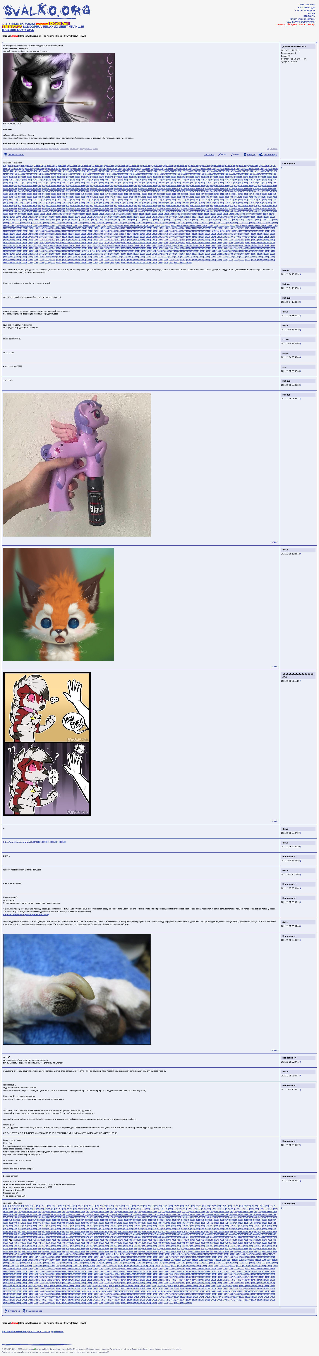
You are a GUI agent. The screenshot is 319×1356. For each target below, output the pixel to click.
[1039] (260, 214)
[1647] (18, 254)
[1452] (225, 240)
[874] (245, 205)
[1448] (201, 240)
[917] (178, 208)
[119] (179, 168)
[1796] (83, 262)
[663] (53, 197)
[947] (48, 211)
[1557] (30, 248)
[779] (63, 203)
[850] (130, 205)
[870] (226, 205)
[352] (202, 180)
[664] (58, 197)
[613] (87, 194)
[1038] (254, 214)
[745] (173, 200)
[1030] (207, 214)
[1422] (47, 240)
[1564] (71, 248)
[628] (159, 194)
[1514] (47, 245)
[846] (111, 205)
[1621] (136, 251)
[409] (202, 183)
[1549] (254, 245)
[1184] (6, 225)
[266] (63, 177)
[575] (178, 191)
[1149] (80, 223)
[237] (197, 174)
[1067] (154, 217)
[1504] (260, 242)
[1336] (83, 234)
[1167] (183, 223)
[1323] (6, 234)
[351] (197, 180)
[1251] (124, 228)
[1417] (18, 240)
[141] (10, 171)
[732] (111, 200)
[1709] (112, 257)
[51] (182, 165)
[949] (58, 211)
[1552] (272, 245)
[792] (125, 203)
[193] (260, 171)
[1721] (183, 257)
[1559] (41, 248)
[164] (120, 171)
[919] (187, 208)
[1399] (183, 237)
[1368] (272, 234)
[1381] (77, 237)
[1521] (89, 245)
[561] (111, 191)
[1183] (275, 223)
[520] (187, 188)
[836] (63, 205)
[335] (120, 180)
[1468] (47, 242)
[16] (53, 165)
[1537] (183, 245)
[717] (39, 200)
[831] (39, 205)
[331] (101, 180)
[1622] (142, 251)
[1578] (154, 248)
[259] (29, 177)
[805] (188, 203)
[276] (111, 177)
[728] (91, 200)
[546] (39, 191)
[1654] (59, 254)
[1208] (145, 225)
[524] (207, 188)
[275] (106, 177)
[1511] (29, 245)
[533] (250, 188)
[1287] (65, 231)
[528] (226, 188)
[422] (264, 183)
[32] (112, 165)
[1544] (224, 245)
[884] (20, 208)
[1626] (165, 251)
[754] (216, 200)
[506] (120, 188)
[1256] (154, 228)
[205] (44, 174)
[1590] (225, 248)
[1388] (118, 237)
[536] (264, 188)
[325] (72, 180)
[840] (82, 205)
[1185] (12, 225)
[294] (197, 177)
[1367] (266, 234)
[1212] (168, 225)
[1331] (53, 234)
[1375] (41, 237)
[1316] (236, 231)
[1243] (77, 228)
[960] (111, 211)
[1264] (201, 228)
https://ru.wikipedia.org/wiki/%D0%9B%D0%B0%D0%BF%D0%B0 (34, 842)
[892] (58, 208)
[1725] (207, 257)
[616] (101, 194)
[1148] (75, 223)
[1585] (195, 248)
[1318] (248, 231)
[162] (111, 171)
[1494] (201, 242)
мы (284, 367)
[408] (197, 183)
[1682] (225, 254)
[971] (164, 211)
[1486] (154, 242)
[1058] (101, 217)
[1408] (236, 237)
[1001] (36, 214)
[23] (78, 165)
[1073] (189, 217)
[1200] (98, 225)
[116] (166, 168)
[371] (20, 183)
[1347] (148, 234)
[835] (58, 205)
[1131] (252, 220)
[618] (111, 194)
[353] (207, 180)
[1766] (177, 259)
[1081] (236, 217)
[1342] (118, 234)
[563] (120, 191)
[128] (222, 168)
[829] (29, 205)
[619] (115, 194)
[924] (211, 208)
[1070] (171, 217)
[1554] (12, 248)
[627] (154, 194)
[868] (216, 205)
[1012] (101, 214)
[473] (236, 185)
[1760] (142, 259)
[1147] (69, 223)
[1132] (258, 220)
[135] (256, 168)
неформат (28, 148)
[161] (106, 171)
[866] (207, 205)
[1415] (6, 240)
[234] (183, 174)
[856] (159, 205)
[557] (92, 191)
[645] (240, 194)
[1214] (180, 225)
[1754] (106, 259)
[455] (149, 185)
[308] (264, 177)
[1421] (41, 240)
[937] (274, 208)
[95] (71, 168)
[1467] (41, 242)
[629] (163, 194)
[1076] (207, 217)
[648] (255, 194)
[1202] (109, 225)
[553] (72, 191)
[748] (187, 200)
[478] (260, 185)
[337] (130, 180)
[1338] (95, 234)
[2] (6, 24)
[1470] (59, 242)
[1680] (213, 254)
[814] (231, 203)
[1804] (130, 262)
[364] (259, 180)
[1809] (160, 262)
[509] (135, 188)
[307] (260, 177)
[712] (15, 200)
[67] (241, 165)
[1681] (219, 254)
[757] (231, 200)
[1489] (171, 242)
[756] (226, 200)
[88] (45, 168)
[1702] (71, 257)
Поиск (59, 36)
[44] (156, 165)
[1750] (83, 259)
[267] (68, 177)
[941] (20, 211)
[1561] (53, 248)
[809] (207, 203)
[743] (163, 200)
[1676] (189, 254)
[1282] (36, 231)
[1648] (24, 254)
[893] (63, 208)
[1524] (106, 245)
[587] (236, 191)
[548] (48, 191)
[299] (221, 177)
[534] (255, 188)
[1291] (89, 231)
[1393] (148, 237)
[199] (15, 174)
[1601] (18, 251)
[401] (164, 183)
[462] (183, 185)
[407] (192, 183)
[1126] (224, 220)
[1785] (18, 262)
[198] (10, 174)
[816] (240, 203)
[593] (264, 191)
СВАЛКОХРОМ (306, 22)
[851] (135, 205)
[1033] (225, 214)
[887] (34, 208)
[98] (82, 168)
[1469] (53, 242)
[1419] (30, 240)
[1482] (130, 242)
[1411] (254, 237)
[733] (115, 200)
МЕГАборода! (270, 154)
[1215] (186, 225)
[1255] (148, 228)
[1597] (266, 248)
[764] (264, 200)
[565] (130, 191)
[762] (255, 200)
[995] (5, 214)
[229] (159, 174)
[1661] (101, 254)
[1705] (89, 257)
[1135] (275, 220)
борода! (251, 154)
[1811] (171, 262)
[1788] (36, 262)
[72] (259, 165)
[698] (221, 197)
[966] (140, 211)
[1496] (213, 242)
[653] (5, 197)
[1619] (124, 251)
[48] (171, 165)
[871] (231, 205)
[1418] (24, 240)
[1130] (246, 220)
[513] (154, 188)
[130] (232, 168)
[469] (216, 185)
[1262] (189, 228)
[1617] (112, 251)
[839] (77, 205)
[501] (96, 188)
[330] (96, 180)
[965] (135, 211)
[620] (120, 194)
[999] (24, 214)
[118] (175, 168)
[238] (202, 174)
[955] (87, 211)
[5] (15, 24)
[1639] (242, 251)
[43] (152, 165)
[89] (49, 168)
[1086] (266, 217)
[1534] (165, 245)
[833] (48, 205)
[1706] (95, 257)
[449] (120, 185)
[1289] (77, 231)
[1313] (219, 231)
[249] (255, 174)
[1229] (269, 225)
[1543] (219, 245)
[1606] (47, 251)
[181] (202, 171)
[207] (53, 174)
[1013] (107, 214)
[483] (10, 188)
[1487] (160, 242)
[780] (68, 203)
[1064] (136, 217)
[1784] (12, 262)
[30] (104, 165)
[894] (68, 208)
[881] (5, 208)
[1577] (148, 248)
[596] (5, 194)
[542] (20, 191)
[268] (72, 177)
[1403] (207, 237)
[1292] (95, 231)
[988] (245, 211)
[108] (128, 168)
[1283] (41, 231)
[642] (226, 194)
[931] (245, 208)
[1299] (136, 231)
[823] (274, 203)
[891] (53, 208)
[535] (259, 188)
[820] (259, 203)
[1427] (77, 240)
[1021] (154, 214)
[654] (10, 197)
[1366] (260, 234)
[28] (97, 165)
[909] (140, 208)
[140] (5, 171)
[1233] (18, 228)
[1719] (171, 257)
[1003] (48, 214)
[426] (10, 185)
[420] (255, 183)
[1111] (139, 220)
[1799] (101, 262)
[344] (163, 180)
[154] (72, 171)
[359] (235, 180)
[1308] (189, 231)
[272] (92, 177)
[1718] (165, 257)
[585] (226, 191)
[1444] (177, 240)
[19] (64, 165)
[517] (173, 188)
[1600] (12, 251)
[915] (168, 208)
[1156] (120, 223)
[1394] (154, 237)
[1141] (34, 223)
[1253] (136, 228)
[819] (255, 203)
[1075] (201, 217)
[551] (63, 191)
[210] (68, 174)
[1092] (30, 220)
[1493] (195, 242)
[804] (183, 203)
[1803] (124, 262)
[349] (187, 180)
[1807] (148, 262)
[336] (125, 180)
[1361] (231, 234)
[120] (184, 168)
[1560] (47, 248)
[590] (250, 191)
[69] (248, 165)
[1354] (189, 234)
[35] (123, 165)
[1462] (12, 242)
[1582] (177, 248)
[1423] (53, 240)
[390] (111, 183)
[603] (39, 194)
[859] (173, 205)
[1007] (71, 214)
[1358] (213, 234)
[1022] (160, 214)
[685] (159, 197)
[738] (139, 200)
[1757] (124, 259)
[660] (39, 197)
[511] (144, 188)
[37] (130, 165)
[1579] (160, 248)
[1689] (266, 254)
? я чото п (209, 154)
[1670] (154, 254)
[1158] (132, 223)
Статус (67, 36)
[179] (192, 171)
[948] (53, 211)
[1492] (189, 242)
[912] (154, 208)
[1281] (30, 231)
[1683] (231, 254)
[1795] (77, 262)
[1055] (83, 217)
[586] (231, 191)
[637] (202, 194)
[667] (72, 197)
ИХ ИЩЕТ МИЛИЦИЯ (69, 26)
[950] (63, 211)
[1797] (89, 262)
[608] (63, 194)
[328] (87, 180)
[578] (192, 191)
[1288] (71, 231)
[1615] (100, 251)
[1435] (124, 240)
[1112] (145, 220)
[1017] (130, 214)
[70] (252, 165)
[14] (45, 165)
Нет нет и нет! (289, 856)
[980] (207, 211)
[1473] (77, 242)
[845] (106, 205)
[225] (139, 174)
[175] (173, 171)
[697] (216, 197)
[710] (5, 200)
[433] (44, 185)
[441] (82, 185)
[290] (178, 177)
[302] (236, 177)
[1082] (242, 217)
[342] (154, 180)
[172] (159, 171)
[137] (266, 168)
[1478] (106, 242)
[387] (96, 183)
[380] (63, 183)
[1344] (130, 234)
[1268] (225, 228)
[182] (207, 171)
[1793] (65, 262)
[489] (39, 188)
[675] (111, 197)
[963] (125, 211)
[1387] (112, 237)
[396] (140, 183)
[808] (202, 203)
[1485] (148, 242)
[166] (130, 171)
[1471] (65, 242)
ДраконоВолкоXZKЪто (294, 46)
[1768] (189, 259)
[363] (255, 180)
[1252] (130, 228)
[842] (92, 205)
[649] (259, 194)
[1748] (71, 259)
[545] (34, 191)
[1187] (23, 225)
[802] (173, 203)
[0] (4, 165)
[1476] (95, 242)
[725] (77, 200)
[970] (159, 211)
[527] (221, 188)
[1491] (183, 242)
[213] (82, 174)
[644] (235, 194)
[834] (53, 205)
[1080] (231, 217)
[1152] (97, 223)
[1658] (83, 254)
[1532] (154, 245)
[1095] (47, 220)
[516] (168, 188)
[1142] (40, 223)
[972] (168, 211)
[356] (221, 180)
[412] (216, 183)
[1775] (231, 259)
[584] (221, 191)
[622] (130, 194)
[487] (29, 188)
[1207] (139, 225)
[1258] (166, 228)
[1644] (272, 251)
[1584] (189, 248)
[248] (250, 174)
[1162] (155, 223)
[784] (87, 203)
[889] (44, 208)
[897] (82, 208)
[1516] (59, 245)
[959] (106, 211)
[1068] (160, 217)
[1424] (59, 240)
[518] (178, 188)
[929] (235, 208)
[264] (53, 177)
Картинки (36, 36)
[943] (29, 211)
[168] (140, 171)
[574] (173, 191)
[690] (183, 197)
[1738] (12, 259)
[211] (72, 174)
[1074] (195, 217)
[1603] (30, 251)
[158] (92, 171)
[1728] (224, 257)
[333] (111, 180)
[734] (120, 200)
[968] (149, 211)
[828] (24, 205)
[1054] (77, 217)
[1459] (266, 240)
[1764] (166, 259)
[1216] (192, 225)
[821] (264, 203)
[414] (226, 183)
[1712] (130, 257)
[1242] (71, 228)
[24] (82, 165)
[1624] (154, 251)
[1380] (71, 237)
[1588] (213, 248)
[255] (10, 177)
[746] (178, 200)
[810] (212, 203)
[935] (264, 208)
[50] (178, 165)
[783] (82, 203)
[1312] (213, 231)
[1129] (241, 220)
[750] (197, 200)
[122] (194, 168)
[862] (188, 205)
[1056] (89, 217)
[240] (211, 174)
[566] (135, 191)
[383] (77, 183)
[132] (242, 168)
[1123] (206, 220)
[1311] (207, 231)
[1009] (83, 214)
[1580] (166, 248)
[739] (144, 200)
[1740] (24, 259)
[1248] (106, 228)
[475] (245, 185)
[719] (48, 200)
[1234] (24, 228)
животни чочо (41, 148)
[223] (130, 174)
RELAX (48, 26)
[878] (264, 205)
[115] (161, 168)
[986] (236, 211)
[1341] (112, 234)
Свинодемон (289, 163)
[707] (264, 197)
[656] (20, 197)
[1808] (154, 262)
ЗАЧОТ (224, 155)
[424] (274, 183)
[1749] (77, 259)
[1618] (118, 251)
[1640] (248, 251)
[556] (87, 191)
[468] (212, 185)
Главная (6, 36)
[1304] (166, 231)
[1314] (224, 231)
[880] (274, 205)
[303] (240, 177)
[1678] (201, 254)
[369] (10, 183)
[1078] (219, 217)
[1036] (243, 214)
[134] (251, 168)
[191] (250, 171)
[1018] (136, 214)
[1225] (245, 225)
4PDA (311, 13)
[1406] (225, 237)
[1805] (136, 262)
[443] (92, 185)
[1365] (254, 234)
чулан (285, 353)
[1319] (254, 231)
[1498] (225, 242)
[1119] (183, 220)
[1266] (213, 228)
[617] (106, 194)
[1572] (118, 248)
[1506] (272, 242)
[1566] (83, 248)
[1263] (195, 228)
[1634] (213, 251)
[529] (231, 188)
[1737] (6, 259)
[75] (270, 165)
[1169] (195, 223)
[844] (101, 205)
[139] (275, 168)
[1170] (200, 223)
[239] (207, 174)
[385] (87, 183)
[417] (240, 183)
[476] (250, 185)
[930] (240, 208)
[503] (106, 188)
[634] (187, 194)
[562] (116, 191)
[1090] (18, 220)
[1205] (127, 225)
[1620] (130, 251)
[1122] (201, 220)
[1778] (248, 259)
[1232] (12, 228)
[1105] (105, 220)
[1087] (272, 217)
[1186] (17, 225)
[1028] (195, 214)
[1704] (83, 257)
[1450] (213, 240)
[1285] (53, 231)
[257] (20, 177)
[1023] (166, 214)
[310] (274, 177)
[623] (135, 194)
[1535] (171, 245)
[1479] (112, 242)
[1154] (109, 223)
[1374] (36, 237)
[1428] (83, 240)
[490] (44, 188)
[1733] (254, 257)
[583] (216, 191)
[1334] (71, 234)
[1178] (246, 223)
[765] (269, 200)
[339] (139, 180)
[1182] (269, 223)
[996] (10, 214)
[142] (15, 171)
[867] (212, 205)
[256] (15, 177)
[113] (152, 168)
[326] (77, 180)
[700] (231, 197)
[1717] (159, 257)
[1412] (260, 237)
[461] (178, 185)
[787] (101, 203)
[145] (29, 171)
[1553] (6, 248)
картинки (8, 148)
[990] (255, 211)
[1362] (236, 234)
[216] (96, 174)
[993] (269, 211)
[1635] (219, 251)
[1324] (12, 234)
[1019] (142, 214)
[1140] (29, 223)
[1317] (242, 231)
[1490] (177, 242)
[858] (168, 205)
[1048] (41, 217)
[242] (221, 174)
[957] (96, 211)
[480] (269, 185)
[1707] (101, 257)
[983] (221, 211)
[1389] (124, 237)
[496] (72, 188)
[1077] (213, 217)
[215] (91, 174)
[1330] (47, 234)
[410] (207, 183)
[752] (207, 200)
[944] (34, 211)
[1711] (124, 257)
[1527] (124, 245)
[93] (64, 168)
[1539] (195, 245)
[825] (10, 205)
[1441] (160, 240)
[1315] (230, 231)
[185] (221, 171)
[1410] (248, 237)
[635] (192, 194)
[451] (130, 185)
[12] (38, 165)
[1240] (59, 228)
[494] (63, 188)
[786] (96, 203)
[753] (211, 200)
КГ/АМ (236, 155)
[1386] (106, 237)
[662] (48, 197)
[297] (212, 177)
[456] (154, 185)
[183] (212, 171)
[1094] (41, 220)
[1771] (207, 259)
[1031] (213, 214)
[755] (221, 200)
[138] (270, 168)
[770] (20, 203)
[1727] (219, 257)
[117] (170, 168)
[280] (130, 177)
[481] (274, 185)
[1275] (266, 228)
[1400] (189, 237)
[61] (219, 165)
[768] (10, 203)
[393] (125, 183)
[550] (58, 191)
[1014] (113, 214)
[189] (240, 171)
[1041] (272, 214)
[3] (9, 24)
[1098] (65, 220)
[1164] (166, 223)
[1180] (258, 223)
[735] (125, 200)
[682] (144, 197)
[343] (159, 180)
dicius (285, 312)
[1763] (160, 259)
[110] (138, 168)
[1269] (231, 228)
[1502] (248, 242)
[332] (106, 180)
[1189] (34, 225)
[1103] (94, 220)
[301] (231, 177)
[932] (250, 208)
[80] (16, 168)
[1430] (95, 240)
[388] (101, 183)
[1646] (12, 254)
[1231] (6, 228)
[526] (216, 188)
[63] (226, 165)
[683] (149, 197)
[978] (197, 211)
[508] (130, 188)
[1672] (166, 254)
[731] (106, 200)
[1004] (54, 214)
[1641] (254, 251)
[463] (188, 185)
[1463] (18, 242)
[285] (154, 177)
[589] (245, 191)
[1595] (254, 248)
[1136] (6, 223)
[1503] (254, 242)
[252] (269, 174)
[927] (226, 208)
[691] (188, 197)
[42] (149, 165)
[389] (106, 183)
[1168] (189, 223)
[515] (163, 188)
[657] (24, 197)
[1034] (231, 214)
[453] (140, 185)
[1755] (112, 259)
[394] (130, 183)
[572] (164, 191)
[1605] (41, 251)
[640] (216, 194)
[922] (202, 208)
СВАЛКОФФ (293, 22)
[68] (245, 165)
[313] (15, 180)
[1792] (59, 262)
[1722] (189, 257)
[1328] (36, 234)
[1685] (242, 254)
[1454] (236, 240)
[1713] (136, 257)
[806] (192, 203)
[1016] (124, 214)
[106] (119, 168)
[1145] (57, 223)
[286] (159, 177)
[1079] (225, 217)
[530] (235, 188)
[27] (93, 165)
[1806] (142, 262)
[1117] (172, 220)
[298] (216, 177)
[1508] (12, 245)
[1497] (219, 242)
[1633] (207, 251)
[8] (25, 165)
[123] (198, 168)
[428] (20, 185)
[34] (119, 165)
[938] (5, 211)
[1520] (83, 245)
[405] (183, 183)
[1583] (183, 248)
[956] (92, 211)
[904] (116, 208)
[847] (116, 205)
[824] (5, 205)
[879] (269, 205)
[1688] (260, 254)
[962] (120, 211)
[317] (34, 180)
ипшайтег (18, 148)
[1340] (106, 234)
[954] (82, 211)
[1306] (177, 231)
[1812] (177, 262)
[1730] (236, 257)
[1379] (65, 237)
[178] (188, 171)
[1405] (219, 237)
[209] (63, 174)
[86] (38, 168)
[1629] (183, 251)
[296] (207, 177)
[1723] (195, 257)
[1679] (207, 254)
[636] (197, 194)
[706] (260, 197)
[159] (96, 171)
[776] (48, 203)
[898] (87, 208)
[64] (230, 165)
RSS (297, 10)
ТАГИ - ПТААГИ (306, 5)
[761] (250, 200)
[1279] (18, 231)
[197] (5, 174)
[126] (213, 168)
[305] (250, 177)
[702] (240, 197)
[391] (116, 183)
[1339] (101, 234)
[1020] (148, 214)
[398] (149, 183)
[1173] (218, 223)
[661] (44, 197)
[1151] (92, 223)
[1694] (24, 257)
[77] (5, 168)
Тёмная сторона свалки (302, 19)
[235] (187, 174)
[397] (144, 183)
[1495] (207, 242)
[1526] (118, 245)
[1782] (272, 259)
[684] (154, 197)
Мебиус (286, 270)
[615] (96, 194)
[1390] (130, 237)
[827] (20, 205)
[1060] (112, 217)
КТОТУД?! (308, 16)
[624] (139, 194)
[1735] (266, 257)
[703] (245, 197)
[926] (221, 208)
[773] (34, 203)
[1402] (201, 237)
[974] (178, 211)
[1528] (130, 245)
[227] (149, 174)
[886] (29, 208)
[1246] (95, 228)
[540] (10, 191)
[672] (96, 197)
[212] (77, 174)
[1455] (242, 240)
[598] (15, 194)
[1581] (171, 248)
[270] (82, 177)
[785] (92, 203)
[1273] (254, 228)
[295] (202, 177)
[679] (130, 197)
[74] (267, 165)
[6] (20, 165)
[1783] (6, 262)
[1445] (183, 240)
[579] (197, 191)
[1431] (101, 240)
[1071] (177, 217)
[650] (264, 194)
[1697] (41, 257)
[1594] (248, 248)
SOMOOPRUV (32, 26)
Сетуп (75, 36)
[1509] (18, 245)
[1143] (46, 223)
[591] (255, 191)
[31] (108, 165)
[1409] (242, 237)
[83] (27, 168)
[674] (106, 197)
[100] (90, 168)
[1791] (53, 262)
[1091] (24, 220)
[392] (120, 183)
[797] (149, 203)
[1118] (178, 220)
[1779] (254, 259)
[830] (34, 205)
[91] (57, 168)
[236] (192, 174)
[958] (101, 211)
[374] (34, 183)
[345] (168, 180)
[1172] (212, 223)
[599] (20, 194)
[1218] (204, 225)
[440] (77, 185)
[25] (86, 165)
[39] (138, 165)
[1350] (166, 234)
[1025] (178, 214)
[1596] (260, 248)
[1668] (142, 254)
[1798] (95, 262)
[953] (77, 211)
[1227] (257, 225)
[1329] (41, 234)
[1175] (229, 223)
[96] (75, 168)
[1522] (94, 245)
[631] (173, 194)
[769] (15, 203)
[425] (5, 185)
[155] (77, 171)
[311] (5, 180)
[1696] (36, 257)
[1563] (65, 248)
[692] (192, 197)
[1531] (148, 245)
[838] (72, 205)
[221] (120, 174)
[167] (135, 171)
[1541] (207, 245)
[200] (20, 174)
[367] (274, 180)
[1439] (148, 240)
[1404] (213, 237)
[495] (68, 188)
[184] (216, 171)
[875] (250, 205)
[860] (178, 205)
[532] (245, 188)
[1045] (24, 217)
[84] (31, 168)
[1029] (201, 214)
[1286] (59, 231)
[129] (227, 168)
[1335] (77, 234)
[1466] (36, 242)
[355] (216, 180)
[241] (216, 174)
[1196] (75, 225)
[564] (125, 191)
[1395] (160, 237)
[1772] (213, 259)
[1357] (207, 234)
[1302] (154, 231)
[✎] (23, 24)
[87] (42, 168)
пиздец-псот (86, 148)
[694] (202, 197)
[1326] (24, 234)
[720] (53, 200)
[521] (192, 188)
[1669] (148, 254)
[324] (67, 180)
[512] (149, 188)
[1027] (189, 214)
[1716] (154, 257)
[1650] (36, 254)
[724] (72, 200)
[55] (197, 165)
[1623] (148, 251)
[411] (212, 183)
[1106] (111, 220)
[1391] (136, 237)
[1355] (195, 234)
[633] (183, 194)
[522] (197, 188)
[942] (24, 211)
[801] (168, 203)
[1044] (18, 217)
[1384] (95, 237)
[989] (250, 211)
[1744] (47, 259)
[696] (212, 197)
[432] (39, 185)
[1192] (52, 225)
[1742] (36, 259)
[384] (82, 183)
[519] (183, 188)
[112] (147, 168)
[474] (240, 185)
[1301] (148, 231)
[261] (39, 177)
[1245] (89, 228)
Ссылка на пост (16, 154)
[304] (245, 177)
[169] (144, 171)
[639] (211, 194)
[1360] (225, 234)
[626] (149, 194)
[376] (44, 183)
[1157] (126, 223)
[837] (68, 205)
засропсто (54, 148)
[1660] (95, 254)
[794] (135, 203)
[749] (192, 200)
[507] (125, 188)
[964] (130, 211)
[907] (130, 208)
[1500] (236, 242)
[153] (68, 171)
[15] (49, 165)
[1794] (71, 262)
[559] (101, 191)
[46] (163, 165)
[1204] (121, 225)
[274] (101, 177)
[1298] (130, 231)
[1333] (65, 234)
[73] (263, 165)
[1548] (248, 245)
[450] (125, 185)
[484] (15, 188)
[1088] (6, 220)
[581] (207, 191)
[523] (202, 188)
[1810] (166, 262)
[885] (24, 208)
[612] (82, 194)
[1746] (59, 259)
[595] (274, 191)
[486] (24, 188)
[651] (269, 194)
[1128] (235, 220)
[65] (234, 165)
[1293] (101, 231)
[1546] (236, 245)
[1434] (118, 240)
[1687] (254, 254)
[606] (53, 194)
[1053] (71, 217)
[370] (15, 183)
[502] (101, 188)
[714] (24, 200)
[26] (90, 165)
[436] (58, 185)
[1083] (248, 217)
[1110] (134, 220)
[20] (67, 165)
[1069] (166, 217)
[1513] (41, 245)
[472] (231, 185)
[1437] (136, 240)
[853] (144, 205)
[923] (207, 208)
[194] (264, 171)
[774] (39, 203)
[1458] (260, 240)
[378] (53, 183)
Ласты (14, 36)
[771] (24, 203)
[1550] (260, 245)
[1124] (212, 220)
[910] (144, 208)
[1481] (124, 242)
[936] (269, 208)
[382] (72, 183)
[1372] (24, 237)
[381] (68, 183)
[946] (44, 211)
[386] (92, 183)
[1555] (18, 248)
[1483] (136, 242)
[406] (188, 183)
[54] (193, 165)
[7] (22, 165)
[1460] (272, 240)
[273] (96, 177)
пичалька (64, 148)
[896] (77, 208)
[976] (188, 211)
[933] (255, 208)
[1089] (12, 220)
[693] (197, 197)
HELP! (83, 36)
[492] (53, 188)
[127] (218, 168)
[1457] (254, 240)
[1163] (160, 223)
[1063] (130, 217)
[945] (39, 211)
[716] (34, 200)
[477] (255, 185)
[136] (261, 168)
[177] (183, 171)
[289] (173, 177)
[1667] (136, 254)
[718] (43, 200)
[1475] (89, 242)
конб (95, 148)
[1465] (30, 242)
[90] (53, 168)
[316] (29, 180)
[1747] (65, 259)
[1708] (106, 257)
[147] (39, 171)
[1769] (195, 259)
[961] (116, 211)
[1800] (106, 262)
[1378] (59, 237)
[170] (149, 171)
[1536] (177, 245)
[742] (159, 200)
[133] (246, 168)
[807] (197, 203)
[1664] (118, 254)
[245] (235, 174)
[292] (188, 177)
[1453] (231, 240)
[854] (149, 205)
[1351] (171, 234)
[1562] (59, 248)
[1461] (6, 242)
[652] (274, 194)
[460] (173, 185)
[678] (125, 197)
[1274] (260, 228)
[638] (207, 194)
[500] (92, 188)
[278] (120, 177)
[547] (44, 191)
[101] (95, 168)
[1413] (266, 237)
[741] (154, 200)
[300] (226, 177)
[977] (192, 211)
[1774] (225, 259)
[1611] (77, 251)
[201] (24, 174)
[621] (125, 194)
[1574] (130, 248)
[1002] (42, 214)
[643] (231, 194)
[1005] (60, 214)
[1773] (219, 259)
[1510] (24, 245)
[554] (77, 191)
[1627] (171, 251)
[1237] (41, 228)
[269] (77, 177)
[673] (101, 197)
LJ (312, 10)
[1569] (101, 248)
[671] (92, 197)
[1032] (219, 214)
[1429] (89, 240)
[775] (44, 203)
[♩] (19, 24)
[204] (39, 174)
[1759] (136, 259)
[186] (226, 171)
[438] (68, 185)
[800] (164, 203)
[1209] (151, 225)
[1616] (106, 251)
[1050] (53, 217)
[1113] (150, 220)
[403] (173, 183)
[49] (174, 165)
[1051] (59, 217)
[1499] (231, 242)
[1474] (83, 242)
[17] (56, 165)
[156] (82, 171)
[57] (204, 165)
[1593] (242, 248)
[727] (87, 200)
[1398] (177, 237)
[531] (240, 188)
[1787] (30, 262)
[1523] (100, 245)
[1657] (77, 254)
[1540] (201, 245)
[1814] (189, 262)
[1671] (160, 254)
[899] (92, 208)
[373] (29, 183)
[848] (120, 205)
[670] (87, 197)
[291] (183, 177)
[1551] (266, 245)
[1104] (100, 220)
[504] (111, 188)
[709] (274, 197)
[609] (68, 194)
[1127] (229, 220)
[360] (240, 180)
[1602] (24, 251)
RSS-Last (305, 10)
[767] (5, 203)
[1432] (106, 240)
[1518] (71, 245)
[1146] (63, 223)
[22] (75, 165)
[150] (53, 171)
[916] (173, 208)
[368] (5, 183)
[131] (237, 168)
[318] (39, 180)
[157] (87, 171)
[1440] (154, 240)
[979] (202, 211)
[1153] (103, 223)
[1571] (112, 248)
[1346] (142, 234)
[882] (10, 208)
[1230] (275, 225)
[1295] (112, 231)
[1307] (183, 231)
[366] (269, 180)
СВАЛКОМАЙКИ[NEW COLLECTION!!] (295, 24)
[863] (192, 205)
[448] (116, 185)
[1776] (236, 259)
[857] (164, 205)
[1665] (124, 254)
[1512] (35, 245)
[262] (44, 177)
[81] (20, 168)
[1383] (89, 237)
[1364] (248, 234)
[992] (264, 211)
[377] (48, 183)
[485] (20, 188)
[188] (236, 171)
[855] (154, 205)
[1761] (148, 259)
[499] (87, 188)
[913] (159, 208)
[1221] (221, 225)
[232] (173, 174)
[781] (72, 203)
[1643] (266, 251)
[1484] (142, 242)
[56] (200, 165)
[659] (34, 197)
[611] (77, 194)
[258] (24, 177)
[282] (140, 177)
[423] (269, 183)
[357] (226, 180)
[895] (72, 208)
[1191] (46, 225)
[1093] (36, 220)
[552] (68, 191)
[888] (39, 208)
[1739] (18, 259)
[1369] (6, 237)
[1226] (251, 225)
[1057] (95, 217)
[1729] (230, 257)
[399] (154, 183)
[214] (87, 174)
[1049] (47, 217)
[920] (192, 208)
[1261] (183, 228)
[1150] (86, 223)
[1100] (77, 220)
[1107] (117, 220)
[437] (63, 185)
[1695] (30, 257)
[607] (58, 194)
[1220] (216, 225)
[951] (68, 211)
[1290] (83, 231)
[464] (192, 185)
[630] (168, 194)
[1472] (71, 242)
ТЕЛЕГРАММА (12, 26)
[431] (34, 185)
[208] (58, 174)
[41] (145, 165)
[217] (101, 174)
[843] (96, 205)
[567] (140, 191)
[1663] (112, 254)
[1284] (47, 231)
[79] (12, 168)
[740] (149, 200)
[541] (15, 191)
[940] (15, 211)
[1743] (41, 259)
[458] (164, 185)
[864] (197, 205)
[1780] (260, 259)
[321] (53, 180)
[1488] (166, 242)
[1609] (65, 251)
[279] (125, 177)
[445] (101, 185)
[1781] (266, 259)
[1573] (124, 248)
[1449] (207, 240)
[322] (58, 180)
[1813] (183, 262)
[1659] (89, 254)
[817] (245, 203)
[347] (178, 180)
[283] (144, 177)
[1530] (142, 245)
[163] (116, 171)
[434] (48, 185)
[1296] (118, 231)
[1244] (83, 228)
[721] (58, 200)
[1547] (242, 245)
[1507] (6, 245)
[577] (188, 191)
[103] (104, 168)
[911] (149, 208)
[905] (120, 208)
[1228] (263, 225)
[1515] (53, 245)
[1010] (89, 214)
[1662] (106, 254)
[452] (135, 185)
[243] (226, 174)
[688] (173, 197)
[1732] (248, 257)
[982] (216, 211)
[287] (164, 177)
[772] (29, 203)
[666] (68, 197)
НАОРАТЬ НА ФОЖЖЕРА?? (18, 30)
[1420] (36, 240)
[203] (34, 174)
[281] (135, 177)
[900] (96, 208)
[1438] (142, 240)
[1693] (18, 257)
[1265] (207, 228)
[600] (24, 194)
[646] (245, 194)
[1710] (118, 257)
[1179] (252, 223)
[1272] (248, 228)
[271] (87, 177)
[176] (178, 171)
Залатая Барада (306, 7)
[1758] (130, 259)
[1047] (36, 217)
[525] (211, 188)
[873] (240, 205)
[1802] (118, 262)
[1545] (230, 245)
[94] (68, 168)
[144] (24, 171)
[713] (19, 200)
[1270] (236, 228)
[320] (48, 180)
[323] (63, 180)
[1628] (177, 251)
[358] (231, 180)
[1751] (89, 259)
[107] (124, 168)
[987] (240, 211)
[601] (29, 194)
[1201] (104, 225)
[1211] (162, 225)
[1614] (94, 251)
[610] (72, 194)
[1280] (24, 231)
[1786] (24, 262)
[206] (48, 174)
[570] (154, 191)
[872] (236, 205)
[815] (235, 203)
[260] (34, 177)
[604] (44, 194)
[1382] (83, 237)
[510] (140, 188)
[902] (106, 208)
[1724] (201, 257)
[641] (221, 194)
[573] (168, 191)
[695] (207, 197)
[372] (24, 183)
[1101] (82, 220)
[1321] (266, 231)
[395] (135, 183)
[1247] (101, 228)
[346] (173, 180)
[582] (212, 191)
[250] (259, 174)
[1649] (30, 254)
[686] (164, 197)
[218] (106, 174)
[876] (255, 205)
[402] (168, 183)
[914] (163, 208)
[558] (96, 191)
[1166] (178, 223)
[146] (34, 171)
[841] (87, 205)
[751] (202, 200)
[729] (96, 200)
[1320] (260, 231)
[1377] (53, 237)
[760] (245, 200)
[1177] (240, 223)
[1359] (219, 234)
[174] (168, 171)
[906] (125, 208)
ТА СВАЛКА (42, 24)
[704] (250, 197)
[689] (178, 197)
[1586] (201, 248)
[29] (101, 165)
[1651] (41, 254)
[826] (15, 205)
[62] (222, 165)
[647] (250, 194)
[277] (116, 177)
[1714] (142, 257)
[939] (10, 211)
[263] (48, 177)
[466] (202, 185)
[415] (231, 183)
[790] (116, 203)
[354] (211, 180)
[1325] (18, 234)
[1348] (154, 234)
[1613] (89, 251)
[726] (82, 200)
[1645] (6, 254)
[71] (256, 165)
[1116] (167, 220)
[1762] (154, 259)
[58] (208, 165)
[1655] (65, 254)
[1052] (65, 217)
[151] (58, 171)
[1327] (30, 234)
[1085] (260, 217)
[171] (154, 171)
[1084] (254, 217)
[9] (27, 165)
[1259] (171, 228)
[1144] (52, 223)
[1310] (201, 231)
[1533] (159, 245)
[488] (34, 188)
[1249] (112, 228)
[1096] (53, 220)
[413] (221, 183)
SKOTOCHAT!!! (59, 23)
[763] (259, 200)
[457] (159, 185)
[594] (269, 191)
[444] (96, 185)
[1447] (195, 240)
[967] (144, 211)
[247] (245, 174)
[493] (58, 188)
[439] (72, 185)
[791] (120, 203)
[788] (106, 203)
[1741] (30, 259)
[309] (269, 177)
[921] (197, 208)
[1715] (148, 257)
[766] (274, 200)
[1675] (183, 254)
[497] (77, 188)
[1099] (71, 220)
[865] (202, 205)
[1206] (133, 225)
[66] (237, 165)
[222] (125, 174)
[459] (168, 185)
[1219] (210, 225)
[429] (24, 185)
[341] (149, 180)
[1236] (36, 228)
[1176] (235, 223)
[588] (240, 191)
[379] (58, 183)
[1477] (101, 242)
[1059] (106, 217)
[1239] (53, 228)
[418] (245, 183)
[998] (20, 214)
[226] (144, 174)
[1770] (201, 259)
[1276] (272, 228)
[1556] (24, 248)
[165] (125, 171)
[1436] (130, 240)
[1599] (6, 251)
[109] (133, 168)
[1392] (142, 237)
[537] (269, 188)
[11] (34, 165)
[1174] (223, 223)
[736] (130, 200)
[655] (15, 197)
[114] (156, 168)
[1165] (172, 223)
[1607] (53, 251)
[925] (216, 208)
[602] (34, 194)
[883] (15, 208)
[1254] (142, 228)
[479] (264, 185)
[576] (183, 191)
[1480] (118, 242)
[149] (48, 171)
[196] (274, 171)
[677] (120, 197)
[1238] (47, 228)
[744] (168, 200)
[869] (221, 205)
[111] (143, 168)
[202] (29, 174)
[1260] (177, 228)
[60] (215, 165)
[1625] (159, 251)
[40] (141, 165)
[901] (101, 208)
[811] (216, 203)
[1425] (65, 240)
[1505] (266, 242)
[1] (3, 24)
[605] (48, 194)
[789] (111, 203)
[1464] (24, 242)
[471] (226, 185)
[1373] (30, 237)
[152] (63, 171)
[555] (82, 191)
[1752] (95, 259)
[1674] (177, 254)
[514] (159, 188)
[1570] (106, 248)
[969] (154, 211)
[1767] (183, 259)
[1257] (160, 228)
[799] (159, 203)
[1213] (174, 225)
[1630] (189, 251)
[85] (34, 168)
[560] (106, 191)
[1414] (272, 237)
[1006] (65, 214)
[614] (91, 194)
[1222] (227, 225)
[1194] (63, 225)
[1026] (183, 214)
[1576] (142, 248)
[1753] (101, 259)
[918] (183, 208)
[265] (58, 177)
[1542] (213, 245)
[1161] (149, 223)
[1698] (47, 257)
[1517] (65, 245)
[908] (135, 208)
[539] (5, 191)
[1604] (36, 251)
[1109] (128, 220)
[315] (24, 180)
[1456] (248, 240)
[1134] (269, 220)
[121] (189, 168)
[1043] (12, 217)
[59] (211, 165)
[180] (197, 171)
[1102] (88, 220)
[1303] (160, 231)
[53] (189, 165)
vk (268, 148)
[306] (255, 177)
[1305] (171, 231)
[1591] (231, 248)
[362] (250, 180)
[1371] (18, 237)
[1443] (171, 240)
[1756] (118, 259)
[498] (82, 188)
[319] (43, 180)
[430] (29, 185)
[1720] (177, 257)
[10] (31, 165)
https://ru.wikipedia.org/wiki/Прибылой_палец (26, 914)
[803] (178, 203)
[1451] (219, 240)
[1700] (59, 257)
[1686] (248, 254)
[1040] (266, 214)
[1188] (29, 225)
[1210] (157, 225)
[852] (140, 205)
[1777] (242, 259)
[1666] (130, 254)
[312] (10, 180)
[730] (101, 200)
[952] (72, 211)
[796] (144, 203)
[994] (274, 211)
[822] (269, 203)
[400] (159, 183)
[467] (207, 185)
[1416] (12, 240)
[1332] (59, 234)
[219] (111, 174)
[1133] (264, 220)
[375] (39, 183)
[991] (260, 211)
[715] (29, 200)
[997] (15, 214)
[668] (77, 197)
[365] (264, 180)
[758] (235, 200)
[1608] (59, 251)
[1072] (183, 217)
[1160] (143, 223)
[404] (178, 183)
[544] (29, 191)
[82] (23, 168)
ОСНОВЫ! (30, 24)
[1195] (69, 225)
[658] (29, 197)
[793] (130, 203)
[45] (160, 165)
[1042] (6, 217)
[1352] (177, 234)
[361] (245, 180)
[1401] (195, 237)
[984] (226, 211)
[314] (19, 180)
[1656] (71, 254)
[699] (226, 197)
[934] (259, 208)
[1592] (236, 248)
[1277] (6, 231)
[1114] (156, 220)
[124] (203, 168)
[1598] (272, 248)
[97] (79, 168)
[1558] (36, 248)
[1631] (195, 251)
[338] (135, 180)
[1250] (118, 228)
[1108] (123, 220)
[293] (192, 177)
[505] (116, 188)
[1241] (65, 228)
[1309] (195, 231)
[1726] (213, 257)
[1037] (248, 214)
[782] (77, 203)
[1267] (219, 228)
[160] (101, 171)
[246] (240, 174)
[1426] (71, 240)
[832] (44, 205)
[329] (91, 180)
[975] (183, 211)
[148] (44, 171)
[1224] (239, 225)
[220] (115, 174)
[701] (236, 197)
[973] (173, 211)
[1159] (137, 223)
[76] (274, 165)
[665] (63, 197)
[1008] (77, 214)
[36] (126, 165)
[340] (144, 180)
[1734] (260, 257)
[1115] (161, 220)
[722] (63, 200)
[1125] (218, 220)
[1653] (53, 254)
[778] (58, 203)
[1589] (219, 248)
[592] (260, 191)
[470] (221, 185)
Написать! (24, 36)
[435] (53, 185)
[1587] (207, 248)
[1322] (272, 231)
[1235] (30, 228)
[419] (250, 183)
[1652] (47, 254)
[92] (60, 168)
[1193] (57, 225)
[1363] (242, 234)
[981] (212, 211)
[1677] (195, 254)
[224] (135, 174)
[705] (255, 197)
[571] (159, 191)
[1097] (59, 220)
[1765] (171, 259)
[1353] (183, 234)
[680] (135, 197)
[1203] (115, 225)
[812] (221, 203)
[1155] (115, 223)
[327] (82, 180)
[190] (245, 171)
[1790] (47, 262)
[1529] (136, 245)
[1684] (236, 254)
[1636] (224, 251)
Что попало (48, 36)
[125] (208, 168)
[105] (114, 168)
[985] (231, 211)
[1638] (236, 251)
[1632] (201, 251)
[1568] (95, 248)
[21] (71, 165)
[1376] (47, 237)
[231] (168, 174)
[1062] (124, 217)
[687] (168, 197)
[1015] (118, 214)
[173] (164, 171)
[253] (274, 174)
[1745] (53, 259)
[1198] (86, 225)
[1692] (12, 257)
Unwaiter (293, 62)
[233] (178, 174)
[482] (5, 188)
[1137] (12, 223)
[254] (5, 177)
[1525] (112, 245)
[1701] (65, 257)
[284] (149, 177)
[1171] (206, 223)
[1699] (53, 257)
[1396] (166, 237)
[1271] (242, 228)
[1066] (148, 217)
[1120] (189, 220)
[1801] (112, 262)
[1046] (30, 217)
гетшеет (273, 148)
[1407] (231, 237)
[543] (24, 191)
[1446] (189, 240)
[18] (60, 165)
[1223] (233, 225)
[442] (87, 185)
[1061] (118, 217)
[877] (260, 205)
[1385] (101, 237)
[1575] (136, 248)
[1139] (23, 223)
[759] (240, 200)
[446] (106, 185)
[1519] (77, 245)
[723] (67, 200)
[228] (154, 174)
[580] (202, 191)
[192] (255, 171)
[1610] (71, 251)
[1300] (142, 231)
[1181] (263, 223)
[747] (183, 200)
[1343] (124, 234)
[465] (197, 185)
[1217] (198, 225)
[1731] (242, 257)
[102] (100, 168)
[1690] (272, 254)
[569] (149, 191)
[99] (86, 168)
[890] (48, 208)
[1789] (41, 262)
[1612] (83, 251)
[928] (231, 208)
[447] (111, 185)
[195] (269, 171)
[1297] (124, 231)
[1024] (172, 214)
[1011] (95, 214)
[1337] (89, 234)
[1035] (237, 214)
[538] (274, 188)
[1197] (80, 225)
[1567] (89, 248)
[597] (10, 194)
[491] (48, 188)
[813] (226, 203)
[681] (140, 197)
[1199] (92, 225)
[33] (115, 165)
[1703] (77, 257)
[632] (178, 194)
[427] (15, 185)
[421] (259, 183)
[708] (269, 197)
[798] (154, 203)
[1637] (230, 251)
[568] (144, 191)
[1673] (171, 254)
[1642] (260, 251)
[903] (111, 208)
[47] (167, 165)
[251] (264, 174)
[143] (20, 171)
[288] (168, 177)
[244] (231, 174)
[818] (250, 203)
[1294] (106, 231)
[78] (9, 168)
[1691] (6, 257)
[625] (144, 194)
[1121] (195, 220)
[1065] (142, 217)
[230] (163, 174)
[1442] (166, 240)
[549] (53, 191)
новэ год (74, 148)
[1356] (201, 234)
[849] (125, 205)
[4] (12, 24)
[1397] (171, 237)
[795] (140, 203)
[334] (115, 180)
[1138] (17, 223)
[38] (134, 165)
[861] (183, 205)
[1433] (112, 240)
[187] (231, 171)
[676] (116, 197)
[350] (192, 180)
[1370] (12, 237)
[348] (183, 180)
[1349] (160, 234)
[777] (53, 203)
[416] (235, 183)
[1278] (12, 231)
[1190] (40, 225)
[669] (82, 197)
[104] (109, 168)
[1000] (30, 214)
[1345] (136, 234)
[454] (144, 185)
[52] (186, 165)
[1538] (189, 245)
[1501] (242, 242)
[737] (135, 200)
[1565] (77, 248)
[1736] (272, 257)
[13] (42, 165)
